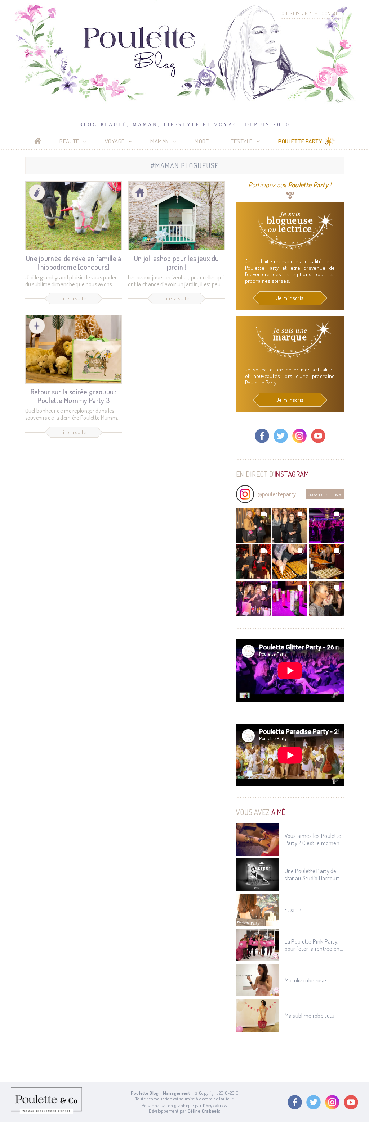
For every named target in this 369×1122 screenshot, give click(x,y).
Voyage (115, 141)
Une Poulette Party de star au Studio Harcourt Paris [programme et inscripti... (312, 874)
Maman (159, 141)
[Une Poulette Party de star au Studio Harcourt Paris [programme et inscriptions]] (257, 874)
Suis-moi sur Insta (324, 494)
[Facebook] (262, 436)
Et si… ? (293, 909)
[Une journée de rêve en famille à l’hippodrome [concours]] (74, 215)
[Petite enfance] (37, 192)
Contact (331, 13)
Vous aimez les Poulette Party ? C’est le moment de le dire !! (313, 839)
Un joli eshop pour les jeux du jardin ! (176, 263)
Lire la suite (74, 298)
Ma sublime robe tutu (310, 1015)
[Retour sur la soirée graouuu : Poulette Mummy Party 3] (74, 349)
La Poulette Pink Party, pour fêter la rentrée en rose (312, 945)
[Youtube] (318, 436)
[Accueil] (38, 141)
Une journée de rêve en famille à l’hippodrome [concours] (73, 263)
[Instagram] (299, 436)
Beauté (69, 141)
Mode (202, 141)
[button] (253, 525)
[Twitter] (281, 436)
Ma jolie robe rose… (307, 980)
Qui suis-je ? (296, 13)
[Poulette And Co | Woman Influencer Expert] (46, 1112)
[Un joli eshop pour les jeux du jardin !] (176, 215)
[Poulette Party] (37, 326)
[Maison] (140, 192)
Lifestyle (240, 141)
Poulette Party (300, 141)
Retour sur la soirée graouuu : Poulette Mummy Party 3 (74, 396)
